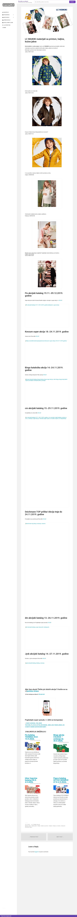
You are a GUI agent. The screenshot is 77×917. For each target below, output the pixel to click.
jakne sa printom (45, 825)
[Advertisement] (38, 867)
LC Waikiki (34, 824)
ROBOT (28, 723)
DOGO (34, 725)
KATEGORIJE (6, 17)
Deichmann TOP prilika (36, 512)
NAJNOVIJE (6, 12)
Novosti (38, 824)
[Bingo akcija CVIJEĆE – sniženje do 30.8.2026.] (61, 751)
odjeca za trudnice (57, 825)
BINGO (60, 725)
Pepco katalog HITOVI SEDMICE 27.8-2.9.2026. (60, 780)
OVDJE (60, 300)
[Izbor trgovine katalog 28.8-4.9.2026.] (32, 792)
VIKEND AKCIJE (7, 20)
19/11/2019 (27, 824)
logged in (37, 851)
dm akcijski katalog (34, 618)
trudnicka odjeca (29, 827)
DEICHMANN (44, 725)
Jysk (27, 654)
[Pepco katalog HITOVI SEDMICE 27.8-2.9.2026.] (61, 792)
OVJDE (49, 622)
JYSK (36, 723)
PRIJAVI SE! (42, 694)
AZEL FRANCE (54, 725)
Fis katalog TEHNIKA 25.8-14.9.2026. (31, 737)
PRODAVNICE (7, 14)
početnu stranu (33, 691)
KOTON (38, 725)
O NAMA (4, 27)
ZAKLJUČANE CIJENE (8, 22)
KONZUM (32, 723)
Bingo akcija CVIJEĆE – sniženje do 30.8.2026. (58, 738)
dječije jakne (34, 825)
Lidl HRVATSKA (7, 25)
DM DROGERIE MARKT (40, 726)
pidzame (63, 825)
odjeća (51, 825)
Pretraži (72, 1)
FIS (31, 725)
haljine (39, 825)
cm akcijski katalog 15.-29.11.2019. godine (46, 408)
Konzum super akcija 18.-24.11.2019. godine (47, 331)
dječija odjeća (28, 825)
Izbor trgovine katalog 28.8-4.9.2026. (31, 780)
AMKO (49, 725)
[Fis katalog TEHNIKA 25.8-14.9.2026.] (32, 749)
